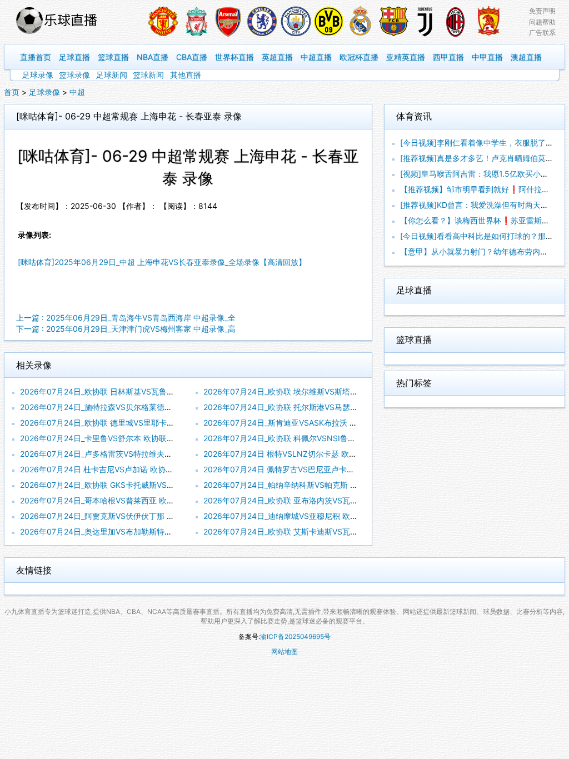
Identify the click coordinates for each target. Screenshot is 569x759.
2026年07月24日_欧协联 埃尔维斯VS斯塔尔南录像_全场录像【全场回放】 (332, 391)
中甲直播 (487, 57)
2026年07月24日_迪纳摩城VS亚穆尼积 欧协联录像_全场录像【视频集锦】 (332, 516)
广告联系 (542, 32)
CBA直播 (191, 57)
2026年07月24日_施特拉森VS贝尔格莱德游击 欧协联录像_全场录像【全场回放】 (161, 407)
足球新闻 (111, 74)
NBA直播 (152, 57)
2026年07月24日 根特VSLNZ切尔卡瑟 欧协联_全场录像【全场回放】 (324, 453)
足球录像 (37, 74)
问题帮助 (542, 22)
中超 (77, 92)
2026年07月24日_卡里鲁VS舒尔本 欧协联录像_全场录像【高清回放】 (141, 438)
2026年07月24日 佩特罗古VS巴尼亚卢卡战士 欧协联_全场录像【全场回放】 (336, 469)
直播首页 (35, 57)
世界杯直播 (234, 57)
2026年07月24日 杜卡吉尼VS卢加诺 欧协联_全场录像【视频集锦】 (137, 469)
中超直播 (316, 57)
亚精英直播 (405, 57)
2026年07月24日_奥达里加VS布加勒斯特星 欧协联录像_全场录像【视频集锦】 (157, 531)
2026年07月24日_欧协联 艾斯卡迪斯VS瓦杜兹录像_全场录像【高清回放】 (332, 531)
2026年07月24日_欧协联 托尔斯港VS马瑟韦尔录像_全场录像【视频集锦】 (332, 407)
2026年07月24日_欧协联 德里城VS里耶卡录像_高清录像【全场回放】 (141, 422)
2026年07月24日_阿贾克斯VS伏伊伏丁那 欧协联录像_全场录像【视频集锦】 (153, 516)
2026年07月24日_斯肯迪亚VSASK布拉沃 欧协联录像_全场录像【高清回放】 (336, 422)
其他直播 (185, 74)
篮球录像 (74, 74)
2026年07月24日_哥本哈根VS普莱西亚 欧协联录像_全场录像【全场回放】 (149, 500)
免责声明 (542, 11)
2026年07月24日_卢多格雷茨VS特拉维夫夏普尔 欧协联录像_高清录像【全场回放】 (165, 453)
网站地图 (284, 651)
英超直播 (277, 57)
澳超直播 (526, 57)
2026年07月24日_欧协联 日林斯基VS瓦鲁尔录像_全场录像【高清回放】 (145, 391)
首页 (11, 92)
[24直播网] (69, 22)
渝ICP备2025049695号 (295, 636)
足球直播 (74, 57)
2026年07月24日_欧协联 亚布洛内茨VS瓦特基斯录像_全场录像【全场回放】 (336, 500)
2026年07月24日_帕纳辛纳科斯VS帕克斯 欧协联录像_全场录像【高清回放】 (336, 485)
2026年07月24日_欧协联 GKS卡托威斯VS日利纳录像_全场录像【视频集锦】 (153, 485)
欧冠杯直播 (359, 57)
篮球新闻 (148, 74)
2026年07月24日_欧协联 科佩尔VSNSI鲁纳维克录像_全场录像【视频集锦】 (335, 438)
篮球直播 (113, 57)
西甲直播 (448, 57)
